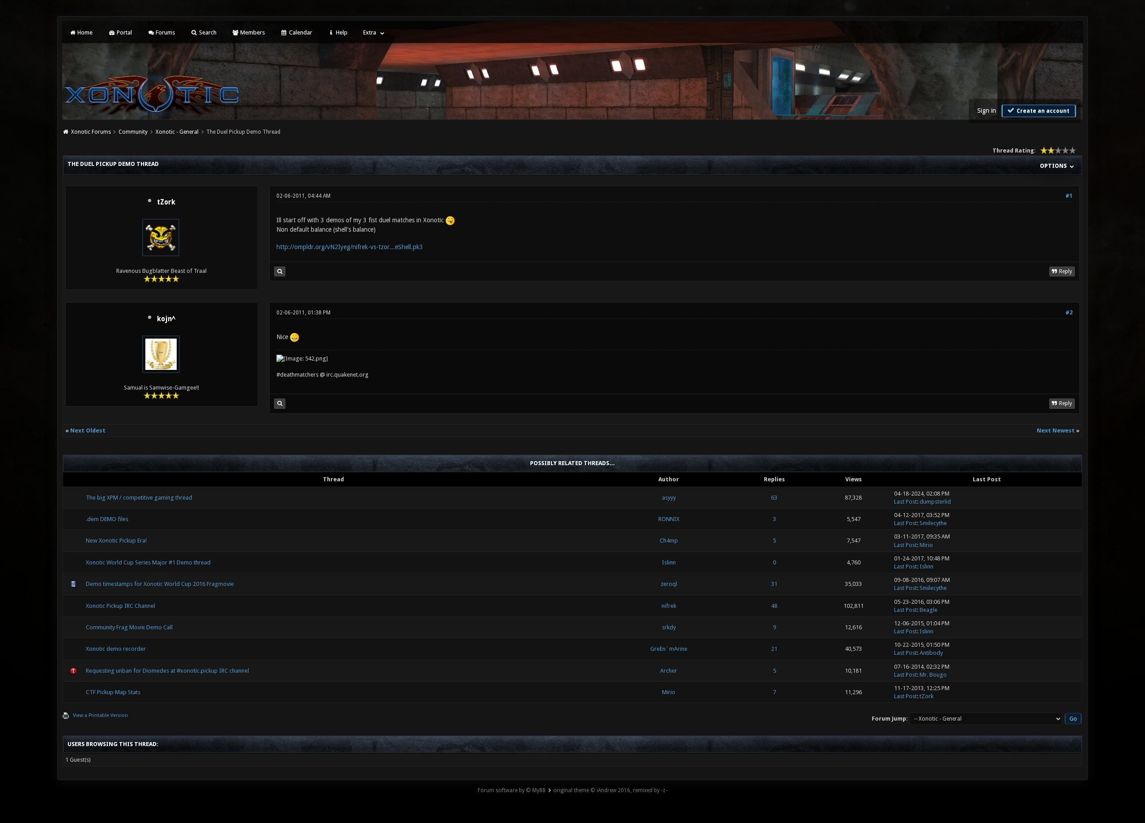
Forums (164, 32)
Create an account (1042, 111)
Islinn (669, 562)
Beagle (928, 610)
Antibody (931, 652)
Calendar (300, 32)
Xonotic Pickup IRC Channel (120, 605)
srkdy (669, 627)
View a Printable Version (100, 715)
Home (84, 32)
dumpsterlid (935, 501)
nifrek (669, 605)
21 (774, 648)
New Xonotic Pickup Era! (116, 540)
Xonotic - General (177, 132)
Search (207, 32)
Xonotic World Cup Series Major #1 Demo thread (148, 562)
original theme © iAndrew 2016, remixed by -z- (610, 790)
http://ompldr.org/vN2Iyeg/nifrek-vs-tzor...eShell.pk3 (349, 246)
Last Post (905, 501)
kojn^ (166, 319)
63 (774, 497)
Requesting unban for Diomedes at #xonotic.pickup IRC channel (167, 670)
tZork (166, 202)
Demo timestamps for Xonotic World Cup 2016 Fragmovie (160, 584)
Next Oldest (88, 430)
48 (774, 605)
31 (774, 584)
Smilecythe (933, 523)
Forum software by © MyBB (512, 790)
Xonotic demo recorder (116, 648)
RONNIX (668, 519)
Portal (123, 32)
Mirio (926, 545)
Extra (369, 32)
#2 (1069, 313)
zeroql (669, 584)
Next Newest (1056, 430)
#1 (1069, 196)
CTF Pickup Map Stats (113, 692)
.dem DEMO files (107, 519)
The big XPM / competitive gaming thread (139, 497)
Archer (668, 670)
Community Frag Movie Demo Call (129, 627)
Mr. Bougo (933, 674)
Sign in (986, 110)
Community (133, 132)
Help (341, 32)
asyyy (669, 497)
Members (252, 32)
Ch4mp (669, 540)
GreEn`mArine (668, 648)
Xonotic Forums (91, 132)
